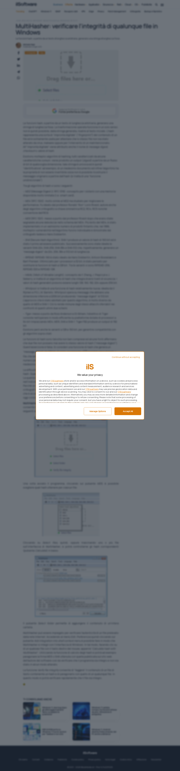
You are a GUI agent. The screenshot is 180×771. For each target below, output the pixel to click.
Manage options (98, 411)
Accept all (128, 411)
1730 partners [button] (57, 380)
